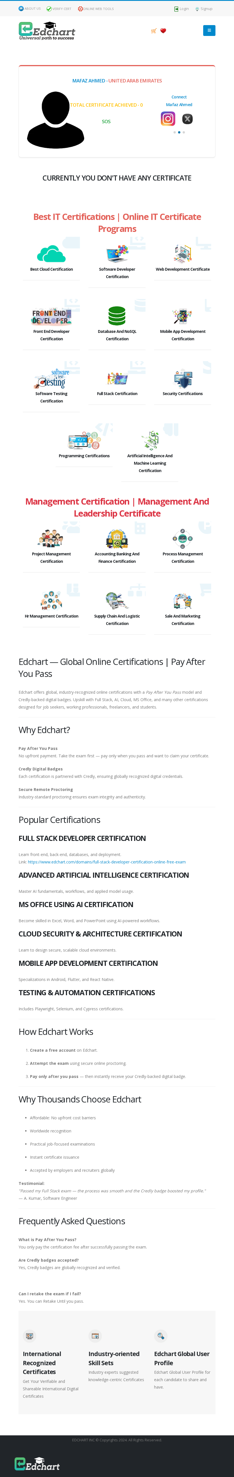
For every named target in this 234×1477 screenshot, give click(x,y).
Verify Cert (61, 9)
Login (184, 8)
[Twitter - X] (169, 119)
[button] (174, 132)
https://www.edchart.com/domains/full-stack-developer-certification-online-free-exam (107, 862)
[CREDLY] (189, 116)
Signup (206, 8)
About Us (33, 8)
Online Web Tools (98, 9)
